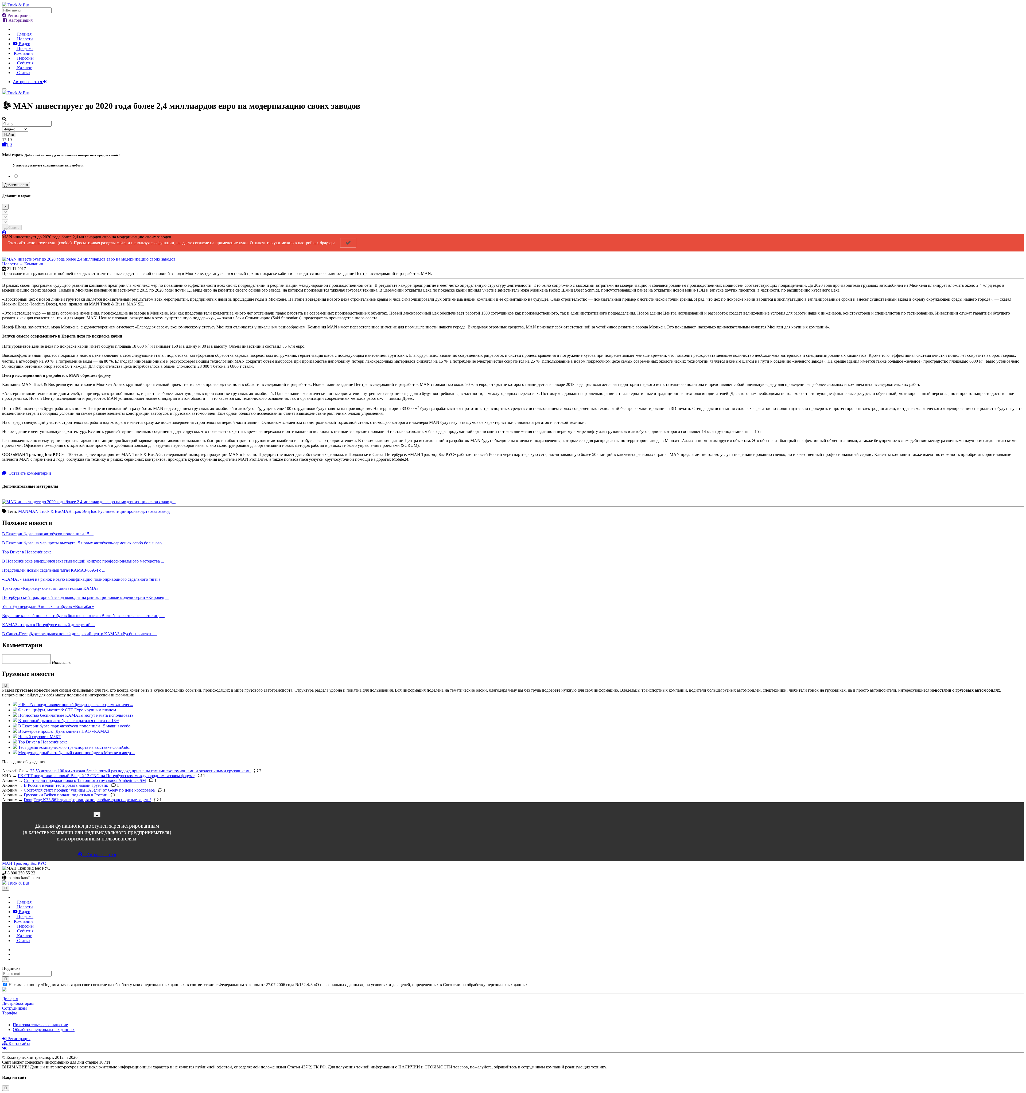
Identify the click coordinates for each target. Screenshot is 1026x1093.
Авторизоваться (28, 81)
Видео (24, 43)
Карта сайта (18, 1043)
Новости (24, 39)
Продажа (24, 48)
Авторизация (20, 20)
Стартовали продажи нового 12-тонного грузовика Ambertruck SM (85, 780)
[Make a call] (14, 959)
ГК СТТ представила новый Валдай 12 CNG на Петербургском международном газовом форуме (106, 775)
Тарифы (9, 1013)
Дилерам (10, 998)
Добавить (12, 228)
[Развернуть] (5, 685)
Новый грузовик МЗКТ (39, 736)
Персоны (25, 58)
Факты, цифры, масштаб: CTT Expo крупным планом (67, 710)
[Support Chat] (14, 954)
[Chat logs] (14, 949)
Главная (24, 34)
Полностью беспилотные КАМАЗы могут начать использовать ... (78, 715)
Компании (23, 53)
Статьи (23, 72)
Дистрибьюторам (18, 1003)
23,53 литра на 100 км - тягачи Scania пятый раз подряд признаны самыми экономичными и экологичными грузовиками (140, 771)
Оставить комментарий (29, 473)
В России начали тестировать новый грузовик (66, 785)
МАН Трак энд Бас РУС (24, 863)
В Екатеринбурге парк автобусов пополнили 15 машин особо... (76, 726)
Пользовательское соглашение (40, 1024)
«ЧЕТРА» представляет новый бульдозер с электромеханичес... (75, 704)
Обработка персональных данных (44, 1029)
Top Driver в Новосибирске (43, 742)
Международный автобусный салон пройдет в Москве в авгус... (76, 752)
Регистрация (18, 15)
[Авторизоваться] (4, 232)
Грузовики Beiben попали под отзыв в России (65, 795)
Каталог (24, 67)
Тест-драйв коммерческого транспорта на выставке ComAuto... (75, 747)
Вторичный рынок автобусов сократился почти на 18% (68, 720)
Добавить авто (16, 185)
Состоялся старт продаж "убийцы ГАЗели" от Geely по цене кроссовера (89, 790)
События (24, 63)
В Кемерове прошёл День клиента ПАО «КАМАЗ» (64, 731)
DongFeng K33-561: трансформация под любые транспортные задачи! (87, 799)
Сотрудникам (14, 1008)
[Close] (97, 814)
